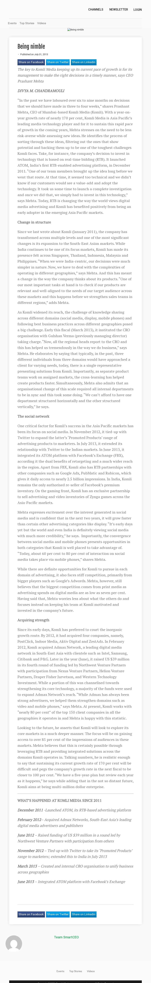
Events (12, 23)
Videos (41, 23)
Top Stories (27, 23)
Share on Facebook (31, 62)
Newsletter (118, 9)
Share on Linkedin (83, 62)
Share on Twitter (58, 62)
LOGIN (138, 9)
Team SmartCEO (66, 937)
